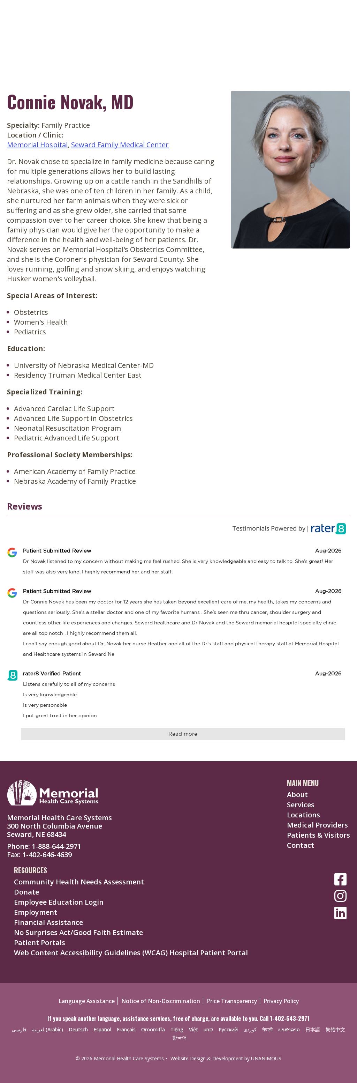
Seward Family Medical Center (120, 144)
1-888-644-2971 (56, 846)
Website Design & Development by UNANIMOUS (225, 1058)
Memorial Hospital (37, 144)
